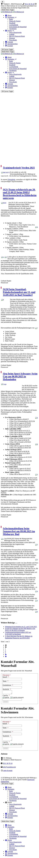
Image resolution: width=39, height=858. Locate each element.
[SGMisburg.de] (12, 12)
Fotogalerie (11, 179)
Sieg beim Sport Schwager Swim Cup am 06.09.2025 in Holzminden (20, 376)
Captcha (5, 695)
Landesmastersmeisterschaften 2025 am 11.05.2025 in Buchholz (18, 633)
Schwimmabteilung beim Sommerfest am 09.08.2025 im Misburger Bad (19, 531)
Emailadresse (6, 685)
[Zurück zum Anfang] (2, 2)
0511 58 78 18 (29, 4)
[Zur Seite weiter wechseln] (6, 655)
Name (4, 681)
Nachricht (5, 689)
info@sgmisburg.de (9, 767)
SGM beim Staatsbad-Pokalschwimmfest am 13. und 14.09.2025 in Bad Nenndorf (19, 292)
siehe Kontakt (7, 770)
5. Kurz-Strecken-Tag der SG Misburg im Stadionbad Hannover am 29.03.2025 (18, 637)
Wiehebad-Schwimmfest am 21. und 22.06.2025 (21, 627)
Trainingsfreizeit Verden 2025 (19, 167)
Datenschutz (5, 781)
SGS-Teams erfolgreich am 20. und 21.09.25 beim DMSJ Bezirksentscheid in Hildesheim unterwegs (20, 193)
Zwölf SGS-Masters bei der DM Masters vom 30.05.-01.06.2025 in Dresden (20, 629)
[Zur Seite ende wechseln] (6, 656)
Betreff (4, 677)
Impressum (30, 779)
